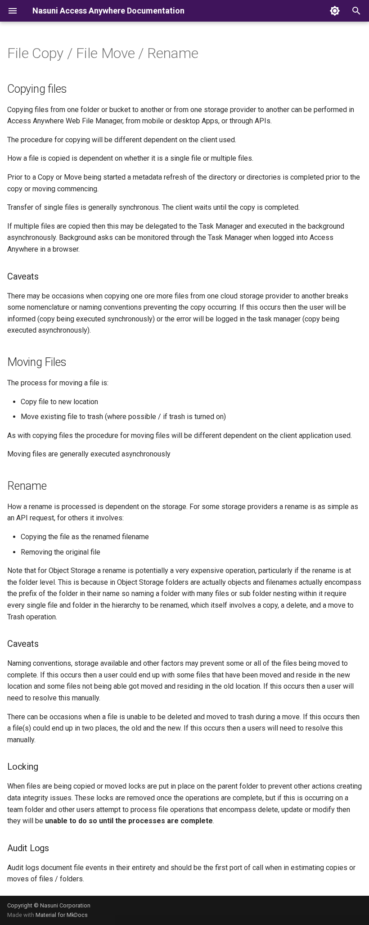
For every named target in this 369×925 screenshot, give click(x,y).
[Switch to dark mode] (335, 11)
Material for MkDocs (62, 914)
